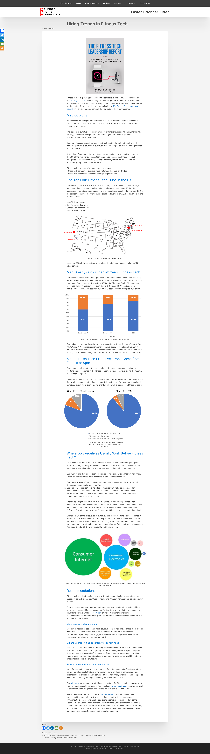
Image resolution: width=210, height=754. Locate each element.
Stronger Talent (78, 100)
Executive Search (50, 733)
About (78, 3)
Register (117, 3)
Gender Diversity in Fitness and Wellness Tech (61, 738)
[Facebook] (44, 728)
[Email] (56, 728)
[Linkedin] (52, 728)
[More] (61, 728)
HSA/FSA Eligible (92, 3)
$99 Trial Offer (66, 3)
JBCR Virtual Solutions (116, 748)
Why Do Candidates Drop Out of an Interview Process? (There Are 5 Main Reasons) (74, 735)
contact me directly (118, 686)
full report (97, 613)
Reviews (106, 3)
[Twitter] (48, 728)
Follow (130, 3)
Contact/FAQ (145, 3)
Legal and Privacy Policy (131, 746)
